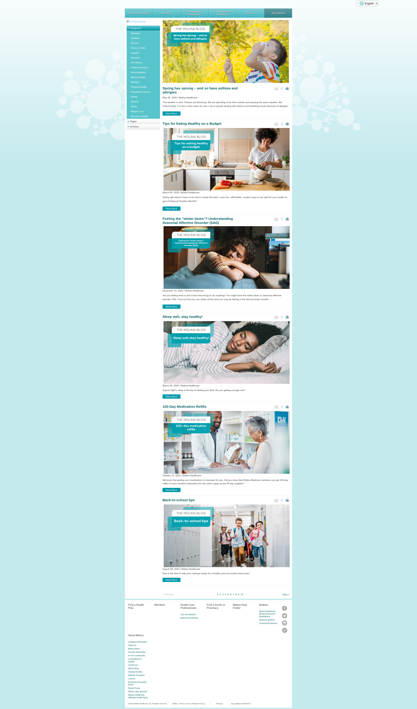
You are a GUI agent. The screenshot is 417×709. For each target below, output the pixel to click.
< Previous (168, 594)
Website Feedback (136, 675)
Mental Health (138, 77)
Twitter (284, 609)
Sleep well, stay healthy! (183, 317)
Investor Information (137, 652)
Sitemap (219, 704)
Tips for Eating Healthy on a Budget (192, 123)
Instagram (284, 624)
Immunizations (138, 72)
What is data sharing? (137, 691)
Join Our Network (188, 614)
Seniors (135, 101)
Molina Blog (133, 668)
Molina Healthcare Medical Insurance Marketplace (267, 614)
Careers (131, 679)
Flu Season (137, 62)
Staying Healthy (135, 672)
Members (167, 13)
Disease (135, 43)
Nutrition (135, 82)
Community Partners (268, 623)
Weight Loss (137, 111)
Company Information (137, 642)
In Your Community (136, 655)
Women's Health (139, 116)
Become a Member (139, 13)
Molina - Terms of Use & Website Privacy (189, 704)
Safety (134, 96)
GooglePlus (284, 631)
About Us (132, 645)
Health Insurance (139, 67)
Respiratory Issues (140, 92)
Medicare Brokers (267, 620)
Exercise (135, 57)
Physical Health (139, 87)
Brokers (250, 13)
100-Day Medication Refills (185, 406)
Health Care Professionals (194, 13)
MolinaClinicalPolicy (189, 618)
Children (135, 38)
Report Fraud (134, 688)
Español (135, 52)
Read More (171, 113)
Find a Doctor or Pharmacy (222, 13)
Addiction (135, 33)
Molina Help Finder (240, 606)
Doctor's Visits (138, 48)
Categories (135, 28)
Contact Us (133, 665)
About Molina (278, 13)
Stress (134, 106)
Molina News (134, 649)
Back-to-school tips (179, 500)
